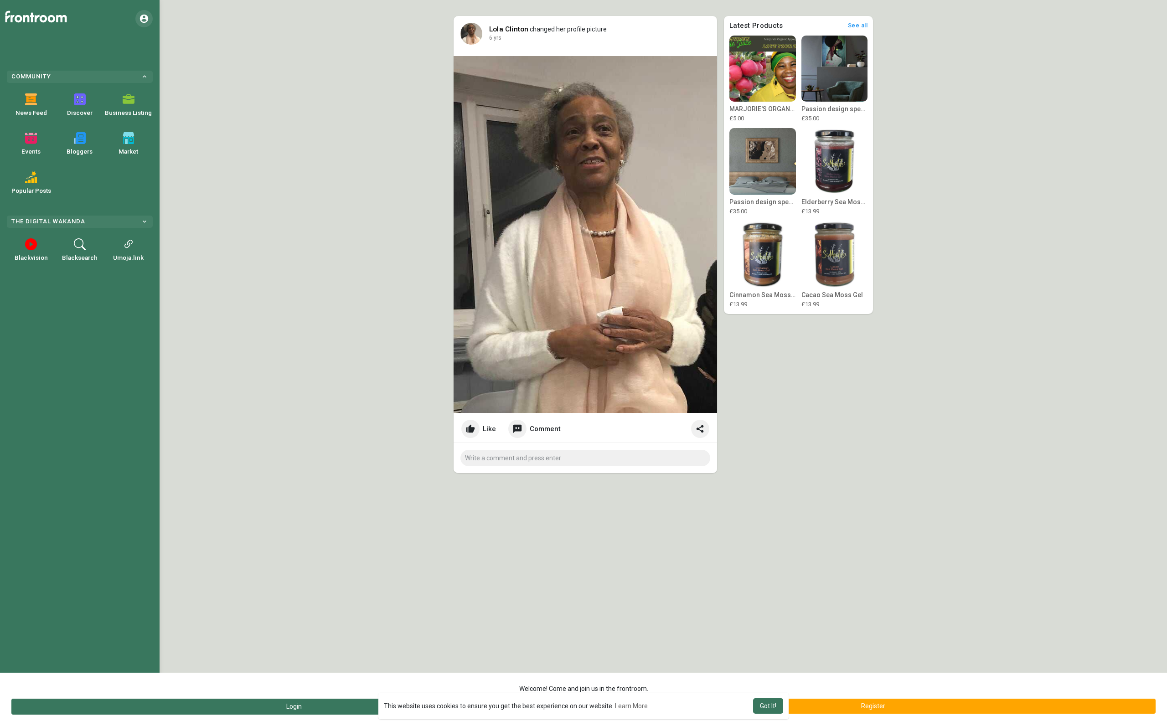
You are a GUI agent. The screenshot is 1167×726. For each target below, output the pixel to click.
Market (128, 151)
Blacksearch (80, 257)
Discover (80, 112)
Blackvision (31, 257)
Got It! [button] (768, 706)
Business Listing (128, 112)
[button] (144, 18)
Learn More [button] (631, 706)
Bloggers (80, 151)
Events (31, 151)
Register (873, 706)
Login (294, 706)
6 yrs (495, 38)
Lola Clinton (508, 29)
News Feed (31, 112)
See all (858, 25)
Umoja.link (128, 257)
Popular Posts (31, 190)
